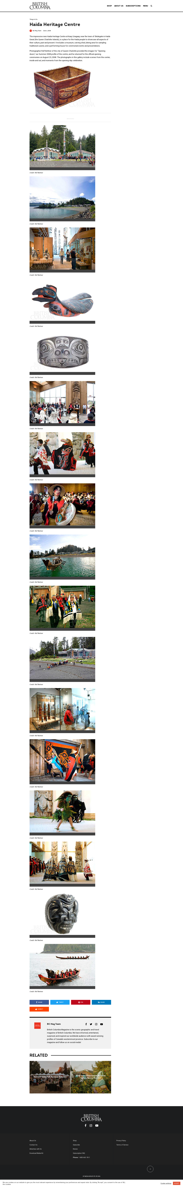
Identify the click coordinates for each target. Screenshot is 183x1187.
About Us (118, 6)
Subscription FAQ (79, 1153)
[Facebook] (85, 1125)
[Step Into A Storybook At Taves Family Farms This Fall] (90, 1077)
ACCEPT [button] (176, 1183)
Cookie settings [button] (166, 1183)
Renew (75, 1149)
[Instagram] (91, 1125)
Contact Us (33, 1145)
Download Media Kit (36, 1153)
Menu (145, 6)
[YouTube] (97, 1125)
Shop (109, 6)
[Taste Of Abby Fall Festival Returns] (50, 1077)
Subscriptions (133, 6)
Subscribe (76, 1145)
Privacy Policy (121, 1141)
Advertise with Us (36, 1149)
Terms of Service (122, 1145)
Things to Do (33, 19)
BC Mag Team (37, 30)
